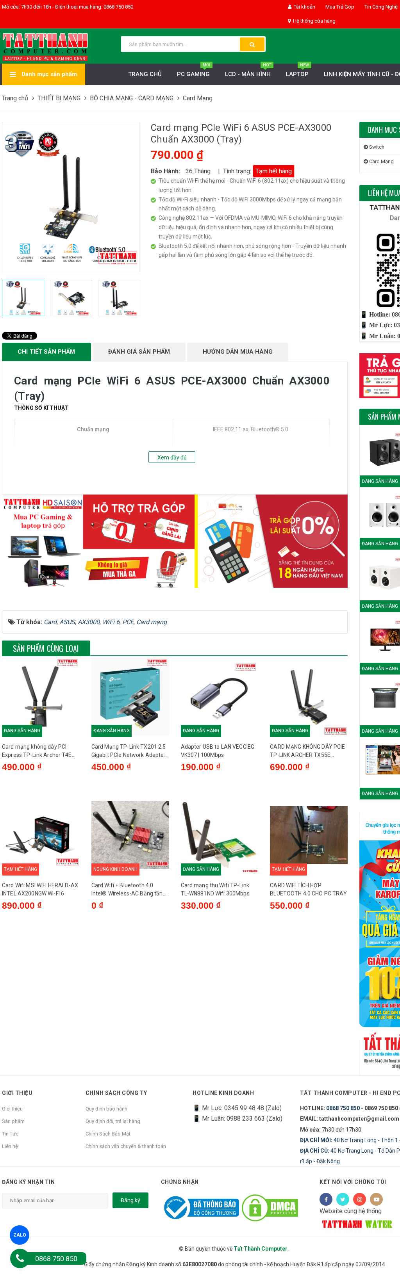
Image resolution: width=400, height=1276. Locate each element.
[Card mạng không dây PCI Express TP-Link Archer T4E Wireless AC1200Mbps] (41, 696)
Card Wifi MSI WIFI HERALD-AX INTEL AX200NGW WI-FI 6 (40, 889)
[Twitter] (342, 1199)
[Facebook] (326, 1199)
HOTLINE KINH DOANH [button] (223, 1093)
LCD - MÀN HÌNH (248, 71)
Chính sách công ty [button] (116, 1093)
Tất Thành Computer (261, 1249)
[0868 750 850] (20, 1258)
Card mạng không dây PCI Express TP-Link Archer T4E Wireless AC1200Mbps (37, 751)
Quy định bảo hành (106, 1109)
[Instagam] (359, 1199)
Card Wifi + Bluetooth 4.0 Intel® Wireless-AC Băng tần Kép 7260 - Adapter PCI (127, 890)
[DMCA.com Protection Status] (270, 1207)
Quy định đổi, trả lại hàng (113, 1121)
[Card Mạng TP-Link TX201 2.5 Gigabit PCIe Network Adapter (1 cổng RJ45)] (130, 696)
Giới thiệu (12, 1109)
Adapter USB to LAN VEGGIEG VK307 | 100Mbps (218, 751)
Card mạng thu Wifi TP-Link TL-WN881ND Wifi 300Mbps (215, 889)
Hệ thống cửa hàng (314, 21)
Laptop (297, 71)
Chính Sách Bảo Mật (108, 1134)
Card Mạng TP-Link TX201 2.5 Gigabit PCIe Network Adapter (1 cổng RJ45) (128, 751)
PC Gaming (193, 71)
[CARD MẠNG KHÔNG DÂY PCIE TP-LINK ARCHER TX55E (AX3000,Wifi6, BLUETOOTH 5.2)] (309, 696)
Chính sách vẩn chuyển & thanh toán (126, 1146)
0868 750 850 (343, 1108)
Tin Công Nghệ (380, 7)
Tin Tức (10, 1134)
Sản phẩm (13, 1121)
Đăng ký (130, 1200)
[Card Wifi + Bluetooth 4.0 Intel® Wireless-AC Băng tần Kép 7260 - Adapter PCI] (130, 835)
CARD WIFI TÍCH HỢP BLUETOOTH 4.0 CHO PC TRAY (308, 889)
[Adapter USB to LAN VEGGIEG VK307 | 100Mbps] (220, 696)
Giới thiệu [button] (17, 1093)
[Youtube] (376, 1199)
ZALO (19, 1235)
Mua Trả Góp (339, 7)
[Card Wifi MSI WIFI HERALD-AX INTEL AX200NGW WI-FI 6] (41, 835)
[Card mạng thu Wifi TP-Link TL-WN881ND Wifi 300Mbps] (220, 835)
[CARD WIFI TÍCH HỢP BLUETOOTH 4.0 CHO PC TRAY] (309, 835)
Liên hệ (10, 1146)
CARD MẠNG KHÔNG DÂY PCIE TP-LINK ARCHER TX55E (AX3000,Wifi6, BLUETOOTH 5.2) (307, 751)
